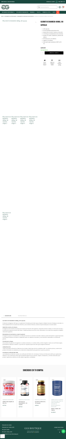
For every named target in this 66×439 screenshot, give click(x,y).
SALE (58, 12)
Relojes (38, 12)
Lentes (54, 12)
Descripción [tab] (8, 315)
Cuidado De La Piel (46, 12)
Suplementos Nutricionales (8, 12)
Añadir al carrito (54, 52)
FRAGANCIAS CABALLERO (8, 427)
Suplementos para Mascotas (22, 12)
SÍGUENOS (60, 429)
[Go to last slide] (2, 397)
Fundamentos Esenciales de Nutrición (25, 16)
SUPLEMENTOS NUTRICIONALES (10, 434)
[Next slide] (64, 397)
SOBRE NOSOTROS (58, 427)
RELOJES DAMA (5, 429)
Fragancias (32, 12)
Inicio (2, 16)
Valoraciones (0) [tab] (22, 315)
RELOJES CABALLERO (7, 432)
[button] (36, 22)
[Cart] (63, 7)
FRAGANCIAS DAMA (7, 425)
